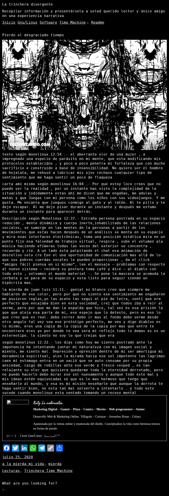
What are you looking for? (29, 483)
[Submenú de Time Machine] (88, 23)
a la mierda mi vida (23, 464)
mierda (55, 464)
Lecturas (11, 471)
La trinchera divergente (27, 4)
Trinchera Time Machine (48, 471)
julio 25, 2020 (17, 457)
